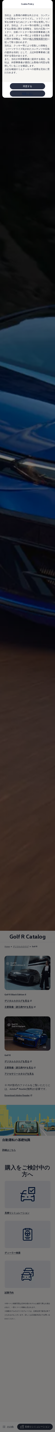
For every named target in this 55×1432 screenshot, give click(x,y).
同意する (27, 86)
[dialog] (27, 716)
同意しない (27, 93)
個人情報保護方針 (38, 38)
